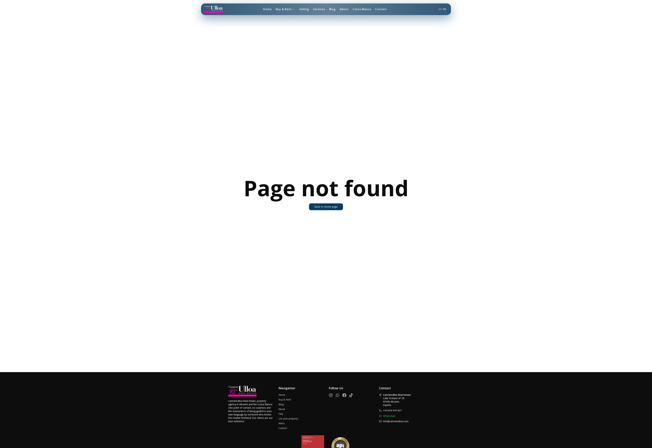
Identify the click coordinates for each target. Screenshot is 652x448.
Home (267, 9)
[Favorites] (431, 9)
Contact (381, 9)
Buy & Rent (284, 9)
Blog (332, 9)
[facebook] (344, 395)
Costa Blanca (362, 9)
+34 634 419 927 (392, 410)
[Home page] (213, 9)
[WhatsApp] (338, 395)
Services (319, 9)
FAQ (280, 413)
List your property (288, 418)
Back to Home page (326, 206)
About (344, 9)
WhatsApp (389, 415)
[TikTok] (351, 395)
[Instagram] (331, 395)
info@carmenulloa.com (396, 421)
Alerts (281, 423)
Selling (304, 9)
